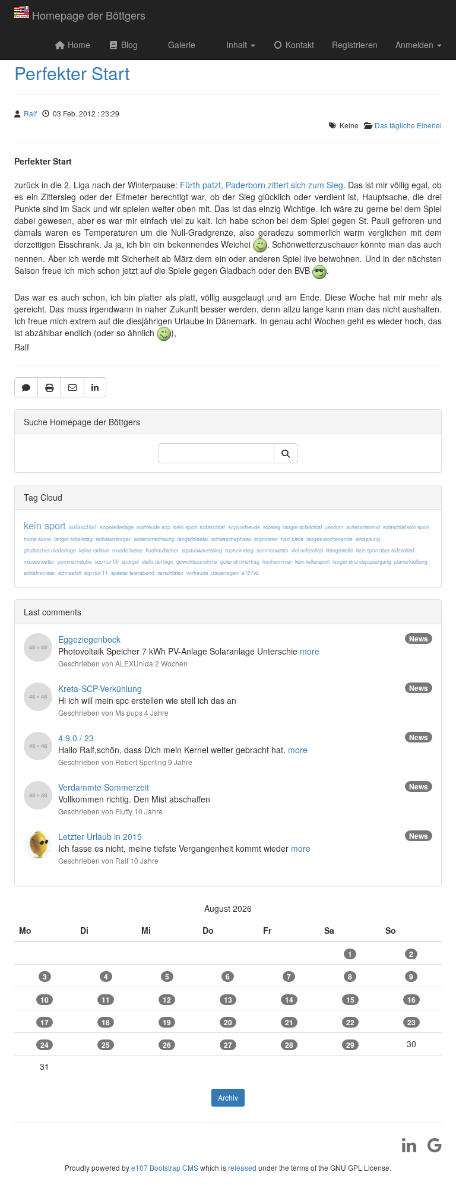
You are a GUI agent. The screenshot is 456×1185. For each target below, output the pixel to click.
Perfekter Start (71, 73)
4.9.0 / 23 (76, 738)
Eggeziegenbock (89, 639)
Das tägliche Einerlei (408, 125)
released (242, 1167)
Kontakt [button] (298, 44)
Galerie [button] (180, 44)
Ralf (30, 113)
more (309, 651)
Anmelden (415, 44)
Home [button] (77, 44)
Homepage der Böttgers (88, 15)
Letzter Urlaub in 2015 (100, 836)
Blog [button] (128, 44)
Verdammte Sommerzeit (103, 787)
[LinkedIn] (404, 1149)
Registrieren (355, 44)
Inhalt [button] (236, 44)
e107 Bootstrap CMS (164, 1167)
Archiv (228, 1097)
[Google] (430, 1149)
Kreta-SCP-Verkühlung (100, 688)
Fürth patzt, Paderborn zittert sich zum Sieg (261, 185)
